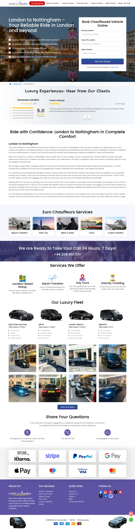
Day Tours (43, 500)
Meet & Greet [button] (110, 3)
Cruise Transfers (45, 503)
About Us (72, 492)
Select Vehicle (86, 49)
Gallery (72, 497)
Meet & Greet (44, 497)
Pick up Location (87, 30)
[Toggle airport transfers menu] (61, 3)
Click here (114, 67)
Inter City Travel (45, 495)
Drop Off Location (88, 40)
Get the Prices (102, 61)
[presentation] (85, 118)
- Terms (71, 521)
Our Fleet (127, 3)
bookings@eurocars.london (107, 440)
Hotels (41, 505)
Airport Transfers (53, 3)
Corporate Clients (76, 503)
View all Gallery (67, 408)
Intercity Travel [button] (82, 3)
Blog (70, 500)
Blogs (120, 3)
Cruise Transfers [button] (97, 3)
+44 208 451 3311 (67, 255)
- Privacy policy (82, 521)
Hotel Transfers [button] (68, 3)
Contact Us (73, 495)
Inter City (17, 84)
